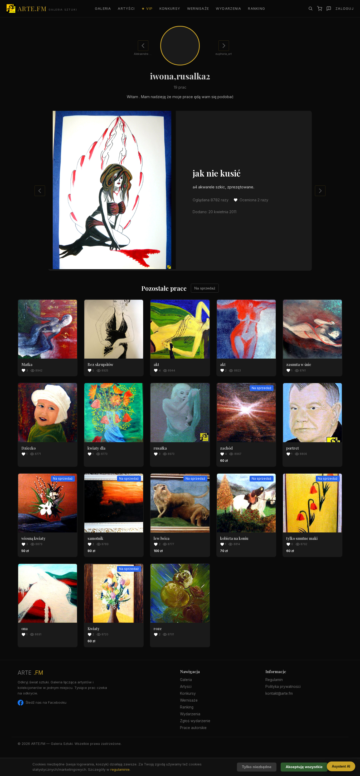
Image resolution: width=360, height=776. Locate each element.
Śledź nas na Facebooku (46, 702)
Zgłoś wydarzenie (195, 721)
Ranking (256, 9)
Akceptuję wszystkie (304, 767)
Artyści (126, 9)
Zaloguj (344, 9)
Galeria (103, 9)
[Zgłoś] (328, 8)
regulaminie (120, 769)
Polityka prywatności (283, 686)
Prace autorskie (193, 728)
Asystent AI (341, 766)
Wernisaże (198, 9)
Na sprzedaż (204, 288)
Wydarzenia (228, 9)
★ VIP (147, 9)
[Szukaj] (310, 8)
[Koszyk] (319, 8)
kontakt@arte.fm (279, 693)
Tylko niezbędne (256, 767)
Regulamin (274, 680)
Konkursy (169, 9)
